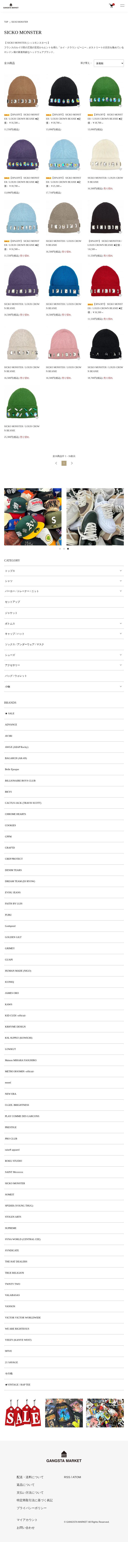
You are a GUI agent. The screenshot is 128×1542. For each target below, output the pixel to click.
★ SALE (9, 713)
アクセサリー (12, 665)
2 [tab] (64, 549)
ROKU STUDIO (13, 1161)
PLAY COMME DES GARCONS (22, 1116)
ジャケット (11, 613)
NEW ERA (10, 1094)
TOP (6, 22)
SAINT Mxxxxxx (14, 1172)
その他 (8, 1373)
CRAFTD (10, 847)
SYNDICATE (12, 1250)
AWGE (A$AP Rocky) (16, 747)
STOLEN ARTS (13, 1216)
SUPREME (10, 1228)
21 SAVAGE (11, 1362)
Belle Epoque (12, 769)
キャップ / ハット (14, 633)
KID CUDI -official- (15, 1015)
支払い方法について (30, 1492)
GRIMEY (10, 948)
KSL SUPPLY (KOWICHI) (18, 1037)
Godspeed (10, 926)
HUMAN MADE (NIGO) (18, 970)
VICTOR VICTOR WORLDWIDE (23, 1317)
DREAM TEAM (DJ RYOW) (20, 881)
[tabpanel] (33, 516)
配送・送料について (30, 1477)
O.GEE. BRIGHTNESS (17, 1105)
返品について (26, 1484)
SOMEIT (9, 1194)
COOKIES (10, 825)
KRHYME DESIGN (15, 1026)
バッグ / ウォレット (16, 676)
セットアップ (12, 601)
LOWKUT (10, 1049)
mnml (8, 1082)
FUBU (8, 915)
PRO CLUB (11, 1138)
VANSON (10, 1306)
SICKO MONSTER (19, 22)
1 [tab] (60, 549)
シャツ (8, 581)
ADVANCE (11, 724)
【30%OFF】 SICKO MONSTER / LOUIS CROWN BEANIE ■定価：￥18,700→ (63, 118)
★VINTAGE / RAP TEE (17, 1384)
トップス (10, 571)
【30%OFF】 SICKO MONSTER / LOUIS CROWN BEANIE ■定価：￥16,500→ (21, 118)
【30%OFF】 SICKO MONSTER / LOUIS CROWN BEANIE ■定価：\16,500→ (105, 245)
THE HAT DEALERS (16, 1261)
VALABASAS (12, 1295)
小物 (7, 686)
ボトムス (10, 623)
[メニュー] (122, 6)
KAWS (8, 1004)
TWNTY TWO (12, 1284)
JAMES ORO (12, 993)
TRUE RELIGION (14, 1273)
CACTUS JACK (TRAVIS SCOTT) (23, 803)
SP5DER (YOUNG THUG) (19, 1205)
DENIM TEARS (13, 870)
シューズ (10, 655)
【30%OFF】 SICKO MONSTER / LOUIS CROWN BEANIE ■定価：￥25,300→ (63, 182)
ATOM (76, 1477)
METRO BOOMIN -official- (19, 1071)
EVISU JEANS (12, 892)
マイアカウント (27, 1520)
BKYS (8, 791)
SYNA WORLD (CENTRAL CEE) (22, 1239)
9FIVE (8, 1351)
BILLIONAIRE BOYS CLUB (20, 780)
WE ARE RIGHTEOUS (17, 1328)
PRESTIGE (10, 1127)
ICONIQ (9, 982)
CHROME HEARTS (15, 814)
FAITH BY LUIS (13, 903)
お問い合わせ (26, 1527)
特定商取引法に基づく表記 (35, 1500)
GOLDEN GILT (13, 937)
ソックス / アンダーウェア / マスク (24, 644)
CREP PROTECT (14, 858)
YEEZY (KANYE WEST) (18, 1340)
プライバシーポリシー (32, 1508)
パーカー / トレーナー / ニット (22, 591)
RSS (67, 1477)
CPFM (8, 836)
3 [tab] (68, 549)
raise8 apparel (12, 1149)
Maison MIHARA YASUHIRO (20, 1060)
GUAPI (9, 959)
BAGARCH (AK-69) (16, 758)
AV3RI (8, 736)
